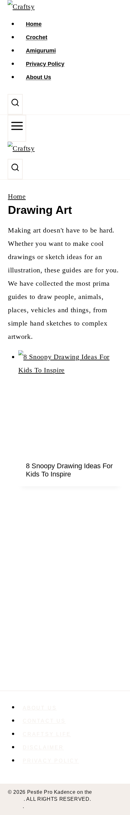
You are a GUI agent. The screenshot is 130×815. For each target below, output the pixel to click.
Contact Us (44, 721)
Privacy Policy (45, 64)
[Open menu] (17, 128)
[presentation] (70, 402)
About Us (38, 77)
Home (34, 24)
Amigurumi (41, 50)
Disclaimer (43, 747)
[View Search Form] (15, 104)
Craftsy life (47, 734)
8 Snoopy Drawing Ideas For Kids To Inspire (69, 470)
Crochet (36, 37)
